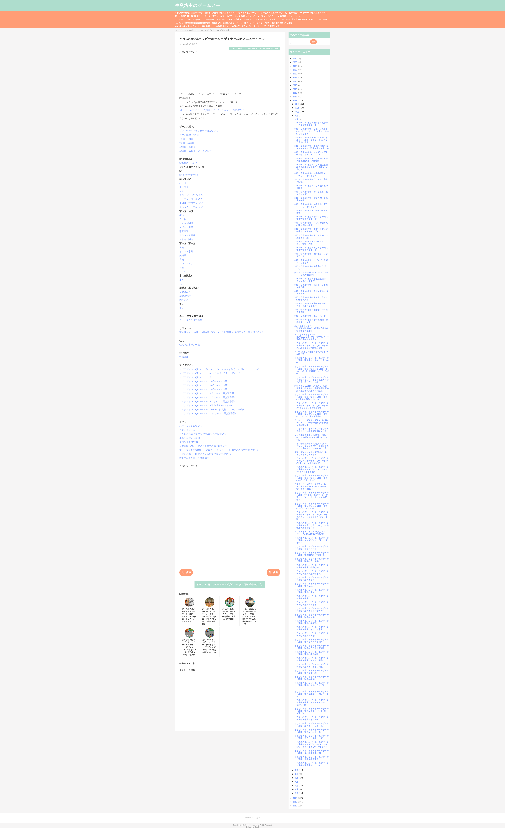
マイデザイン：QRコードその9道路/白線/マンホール (206, 405)
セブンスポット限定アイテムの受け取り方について (205, 454)
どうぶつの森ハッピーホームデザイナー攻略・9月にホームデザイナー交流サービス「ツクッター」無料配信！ (311, 496)
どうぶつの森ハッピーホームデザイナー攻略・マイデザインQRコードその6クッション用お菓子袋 (311, 460)
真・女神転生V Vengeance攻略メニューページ (306, 13)
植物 (181, 215)
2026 (295, 58)
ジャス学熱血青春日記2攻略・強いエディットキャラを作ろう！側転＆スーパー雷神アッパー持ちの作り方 (311, 445)
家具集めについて (188, 163)
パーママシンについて (190, 426)
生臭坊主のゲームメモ (198, 5)
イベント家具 (186, 251)
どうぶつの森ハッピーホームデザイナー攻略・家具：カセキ (311, 603)
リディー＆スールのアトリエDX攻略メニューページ (235, 16)
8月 (297, 119)
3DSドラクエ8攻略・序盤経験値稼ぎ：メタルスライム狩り (310, 304)
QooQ (257, 827)
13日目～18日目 (187, 147)
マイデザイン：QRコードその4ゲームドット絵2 (204, 385)
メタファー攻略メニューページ (189, 13)
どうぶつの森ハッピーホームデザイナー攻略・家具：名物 (311, 634)
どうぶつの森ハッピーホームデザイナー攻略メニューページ (311, 547)
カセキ (182, 267)
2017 (295, 93)
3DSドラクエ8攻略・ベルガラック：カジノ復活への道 (311, 242)
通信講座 (183, 357)
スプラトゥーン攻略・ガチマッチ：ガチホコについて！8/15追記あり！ (311, 430)
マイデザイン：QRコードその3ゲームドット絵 (203, 381)
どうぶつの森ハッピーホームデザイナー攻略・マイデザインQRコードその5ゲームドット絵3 (311, 469)
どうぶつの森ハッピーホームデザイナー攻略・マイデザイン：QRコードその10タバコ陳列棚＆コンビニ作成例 (311, 370)
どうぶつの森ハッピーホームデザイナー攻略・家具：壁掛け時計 (311, 566)
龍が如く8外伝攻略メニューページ (220, 13)
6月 (297, 774)
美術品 (182, 255)
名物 (181, 247)
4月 (297, 782)
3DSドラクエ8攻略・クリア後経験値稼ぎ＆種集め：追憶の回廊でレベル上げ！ (311, 166)
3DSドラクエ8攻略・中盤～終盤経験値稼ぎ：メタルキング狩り (311, 230)
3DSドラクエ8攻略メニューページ (310, 316)
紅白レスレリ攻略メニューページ (227, 23)
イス (181, 191)
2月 (297, 789)
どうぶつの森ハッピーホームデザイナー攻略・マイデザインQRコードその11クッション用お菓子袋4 (311, 345)
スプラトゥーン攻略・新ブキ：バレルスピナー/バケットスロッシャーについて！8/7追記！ (311, 486)
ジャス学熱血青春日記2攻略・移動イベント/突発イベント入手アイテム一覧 (311, 437)
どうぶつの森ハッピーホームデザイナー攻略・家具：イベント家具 (311, 628)
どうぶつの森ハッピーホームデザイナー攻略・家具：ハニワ (311, 597)
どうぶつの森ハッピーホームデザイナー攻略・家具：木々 (311, 591)
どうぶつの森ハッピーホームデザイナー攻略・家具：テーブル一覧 (311, 724)
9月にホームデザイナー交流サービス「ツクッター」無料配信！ (211, 110)
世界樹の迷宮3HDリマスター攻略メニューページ (260, 13)
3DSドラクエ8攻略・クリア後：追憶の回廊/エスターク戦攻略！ (311, 159)
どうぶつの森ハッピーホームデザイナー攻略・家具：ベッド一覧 (311, 730)
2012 (295, 806)
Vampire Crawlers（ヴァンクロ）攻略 (192, 26)
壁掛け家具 (185, 291)
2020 (295, 81)
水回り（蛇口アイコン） (191, 203)
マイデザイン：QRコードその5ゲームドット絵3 (204, 389)
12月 (297, 104)
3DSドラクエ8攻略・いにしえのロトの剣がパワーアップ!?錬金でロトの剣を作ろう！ (311, 131)
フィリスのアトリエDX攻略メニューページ (281, 16)
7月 (297, 770)
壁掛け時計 (185, 295)
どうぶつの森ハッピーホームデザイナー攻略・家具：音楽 (311, 616)
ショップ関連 (186, 223)
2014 (295, 798)
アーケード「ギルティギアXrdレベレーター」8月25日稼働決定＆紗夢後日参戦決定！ (311, 422)
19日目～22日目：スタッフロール (196, 151)
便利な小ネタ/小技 (188, 442)
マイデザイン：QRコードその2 (195, 377)
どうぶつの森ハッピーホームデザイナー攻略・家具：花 (311, 584)
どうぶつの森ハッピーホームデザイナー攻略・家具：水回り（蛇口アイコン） (311, 693)
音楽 (181, 259)
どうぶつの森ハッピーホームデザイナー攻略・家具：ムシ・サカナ (311, 609)
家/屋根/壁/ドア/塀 (188, 175)
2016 (295, 97)
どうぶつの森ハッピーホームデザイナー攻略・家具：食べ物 (311, 671)
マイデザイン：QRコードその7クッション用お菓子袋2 (207, 397)
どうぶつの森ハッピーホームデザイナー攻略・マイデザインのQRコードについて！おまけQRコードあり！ (311, 744)
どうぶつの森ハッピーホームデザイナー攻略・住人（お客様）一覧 (311, 737)
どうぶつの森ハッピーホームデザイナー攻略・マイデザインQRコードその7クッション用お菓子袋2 (311, 414)
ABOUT (236, 26)
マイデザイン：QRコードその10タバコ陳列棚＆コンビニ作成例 (211, 409)
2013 (295, 802)
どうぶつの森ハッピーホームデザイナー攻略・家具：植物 (311, 678)
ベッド (182, 183)
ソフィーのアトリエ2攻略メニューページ (234, 19)
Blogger (257, 818)
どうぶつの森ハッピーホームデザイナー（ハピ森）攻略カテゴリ (230, 584)
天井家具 (183, 300)
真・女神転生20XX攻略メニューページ (309, 19)
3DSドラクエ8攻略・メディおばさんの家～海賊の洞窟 (311, 224)
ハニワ (182, 271)
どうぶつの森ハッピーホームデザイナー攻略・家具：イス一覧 (311, 718)
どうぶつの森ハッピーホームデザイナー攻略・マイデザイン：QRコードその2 (311, 540)
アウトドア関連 (187, 235)
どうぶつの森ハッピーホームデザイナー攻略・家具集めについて (311, 764)
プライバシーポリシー (251, 26)
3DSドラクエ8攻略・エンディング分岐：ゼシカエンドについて (311, 153)
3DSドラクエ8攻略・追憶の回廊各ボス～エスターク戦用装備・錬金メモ (311, 147)
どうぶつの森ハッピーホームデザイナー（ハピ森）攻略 (254, 49)
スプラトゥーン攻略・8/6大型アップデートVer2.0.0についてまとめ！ (310, 532)
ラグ (181, 308)
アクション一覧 (187, 430)
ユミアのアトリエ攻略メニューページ (272, 19)
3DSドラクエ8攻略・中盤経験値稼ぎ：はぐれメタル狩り (310, 279)
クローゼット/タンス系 (191, 195)
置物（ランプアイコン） (191, 207)
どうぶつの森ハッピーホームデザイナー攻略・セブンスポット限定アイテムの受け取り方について (311, 379)
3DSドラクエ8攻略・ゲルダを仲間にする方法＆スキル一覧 (311, 218)
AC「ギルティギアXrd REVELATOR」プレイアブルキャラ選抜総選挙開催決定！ (311, 336)
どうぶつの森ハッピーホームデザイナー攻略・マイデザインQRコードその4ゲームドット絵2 (311, 477)
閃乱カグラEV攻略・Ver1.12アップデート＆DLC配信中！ (311, 273)
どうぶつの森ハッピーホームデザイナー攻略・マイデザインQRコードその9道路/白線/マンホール (311, 396)
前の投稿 (273, 572)
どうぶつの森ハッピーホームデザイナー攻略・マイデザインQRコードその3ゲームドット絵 (311, 505)
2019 (295, 85)
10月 (297, 111)
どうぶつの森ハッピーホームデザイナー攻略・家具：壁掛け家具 (311, 572)
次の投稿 (186, 572)
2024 (295, 66)
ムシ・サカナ (186, 263)
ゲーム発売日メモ (272, 26)
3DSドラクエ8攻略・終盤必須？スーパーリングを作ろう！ (311, 174)
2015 (295, 100)
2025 (295, 62)
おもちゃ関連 (186, 239)
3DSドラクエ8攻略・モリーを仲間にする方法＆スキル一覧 (311, 248)
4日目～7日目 (186, 138)
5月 (297, 778)
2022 (295, 74)
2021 (295, 77)
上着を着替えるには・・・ (193, 438)
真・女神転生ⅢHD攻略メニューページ (192, 16)
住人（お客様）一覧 (189, 344)
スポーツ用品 (186, 227)
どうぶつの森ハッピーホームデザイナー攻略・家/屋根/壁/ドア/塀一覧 (311, 553)
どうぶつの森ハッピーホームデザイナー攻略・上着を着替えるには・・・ (311, 758)
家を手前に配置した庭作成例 (194, 458)
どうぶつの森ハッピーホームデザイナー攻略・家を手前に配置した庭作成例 (311, 360)
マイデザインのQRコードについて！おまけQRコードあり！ (210, 373)
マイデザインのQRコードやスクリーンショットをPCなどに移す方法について (219, 369)
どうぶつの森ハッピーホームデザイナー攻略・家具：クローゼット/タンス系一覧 (311, 710)
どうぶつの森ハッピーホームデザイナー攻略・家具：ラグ (311, 578)
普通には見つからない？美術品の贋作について (203, 446)
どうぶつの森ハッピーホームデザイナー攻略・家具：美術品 (311, 622)
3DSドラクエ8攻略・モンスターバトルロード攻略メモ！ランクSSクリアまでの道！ (311, 139)
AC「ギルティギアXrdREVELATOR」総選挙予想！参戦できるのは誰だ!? (311, 328)
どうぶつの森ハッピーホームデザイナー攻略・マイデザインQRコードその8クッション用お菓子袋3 (311, 405)
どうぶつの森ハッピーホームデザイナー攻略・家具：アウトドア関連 (311, 647)
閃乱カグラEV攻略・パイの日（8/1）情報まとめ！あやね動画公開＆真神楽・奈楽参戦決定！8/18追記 (311, 388)
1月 (297, 793)
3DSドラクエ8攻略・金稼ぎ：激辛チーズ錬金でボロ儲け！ (311, 123)
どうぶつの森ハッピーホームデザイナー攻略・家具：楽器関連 (311, 653)
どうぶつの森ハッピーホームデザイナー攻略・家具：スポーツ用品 (311, 659)
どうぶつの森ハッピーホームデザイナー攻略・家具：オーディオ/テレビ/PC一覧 (311, 702)
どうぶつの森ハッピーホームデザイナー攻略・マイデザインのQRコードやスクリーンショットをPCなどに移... (311, 515)
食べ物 (182, 219)
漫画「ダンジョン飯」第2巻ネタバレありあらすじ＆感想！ (311, 453)
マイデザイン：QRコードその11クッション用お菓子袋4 (207, 413)
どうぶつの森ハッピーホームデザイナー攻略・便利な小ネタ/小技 (311, 751)
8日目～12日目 (187, 143)
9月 (297, 115)
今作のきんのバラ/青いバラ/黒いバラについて (202, 434)
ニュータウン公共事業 (190, 320)
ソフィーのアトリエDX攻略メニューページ (194, 19)
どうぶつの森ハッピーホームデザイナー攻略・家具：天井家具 (311, 560)
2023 (295, 70)
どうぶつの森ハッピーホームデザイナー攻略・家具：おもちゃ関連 (311, 640)
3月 (297, 785)
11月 (297, 108)
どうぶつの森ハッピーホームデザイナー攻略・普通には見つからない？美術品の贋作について (311, 525)
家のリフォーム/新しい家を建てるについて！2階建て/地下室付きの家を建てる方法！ (222, 332)
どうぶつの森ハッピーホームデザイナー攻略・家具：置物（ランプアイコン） (311, 685)
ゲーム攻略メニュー (221, 26)
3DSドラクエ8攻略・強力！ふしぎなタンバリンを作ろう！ (311, 205)
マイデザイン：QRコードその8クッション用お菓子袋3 (207, 401)
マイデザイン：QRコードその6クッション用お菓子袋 (206, 393)
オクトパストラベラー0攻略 (257, 23)
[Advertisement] (229, 71)
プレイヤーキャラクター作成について (198, 130)
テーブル (183, 187)
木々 (181, 279)
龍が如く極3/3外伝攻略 (282, 23)
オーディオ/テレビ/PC (190, 199)
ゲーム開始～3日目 (189, 134)
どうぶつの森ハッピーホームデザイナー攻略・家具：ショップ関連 (311, 665)
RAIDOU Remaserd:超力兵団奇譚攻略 (192, 23)
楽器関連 (183, 231)
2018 (295, 89)
